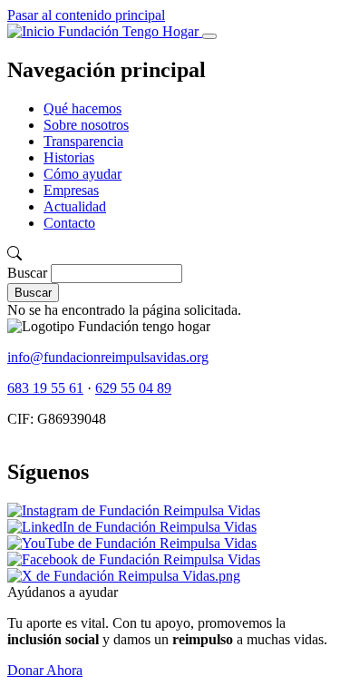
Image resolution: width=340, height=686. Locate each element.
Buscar (27, 272)
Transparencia (83, 141)
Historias (69, 157)
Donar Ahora (45, 670)
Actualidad (75, 206)
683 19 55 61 (45, 388)
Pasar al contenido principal (86, 15)
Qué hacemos (82, 108)
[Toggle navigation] (209, 36)
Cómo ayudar (82, 173)
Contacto (69, 222)
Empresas (71, 190)
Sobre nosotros (86, 124)
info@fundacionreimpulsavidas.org (108, 357)
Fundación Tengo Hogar (128, 31)
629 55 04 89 (133, 388)
